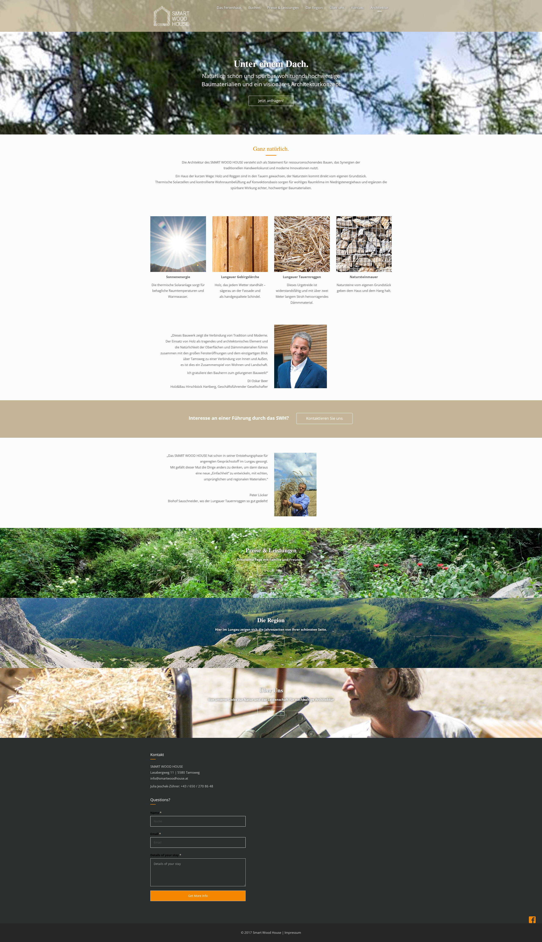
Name (156, 813)
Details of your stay (165, 855)
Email (155, 834)
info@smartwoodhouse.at (169, 778)
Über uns (337, 7)
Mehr (271, 571)
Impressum (293, 932)
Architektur (380, 7)
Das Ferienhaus (229, 7)
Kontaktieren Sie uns (324, 418)
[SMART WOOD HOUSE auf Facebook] (533, 922)
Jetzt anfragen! (271, 100)
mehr (271, 641)
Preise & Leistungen (283, 7)
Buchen (254, 7)
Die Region (314, 7)
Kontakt (357, 7)
